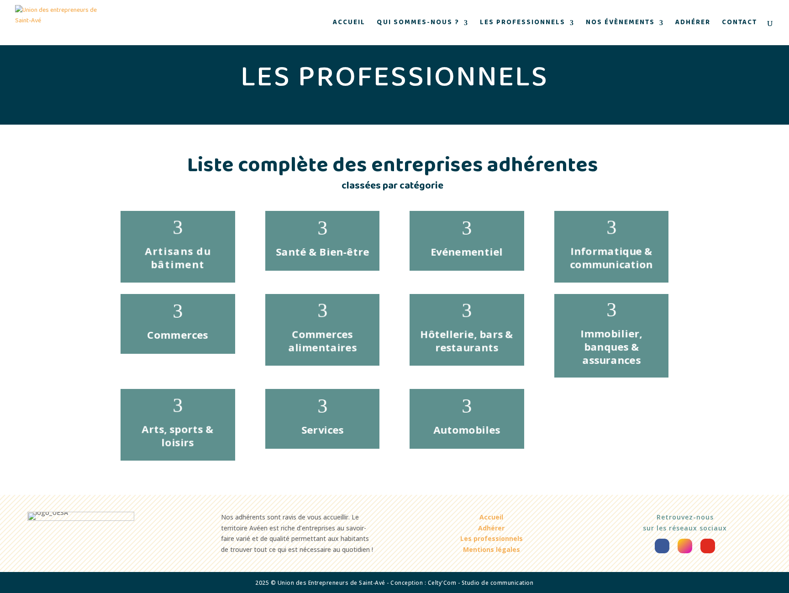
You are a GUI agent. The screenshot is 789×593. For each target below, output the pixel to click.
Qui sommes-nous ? (418, 24)
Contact (739, 24)
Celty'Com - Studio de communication (481, 583)
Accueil (349, 24)
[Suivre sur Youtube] (707, 546)
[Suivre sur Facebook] (662, 546)
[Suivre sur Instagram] (685, 546)
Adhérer (692, 24)
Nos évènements (620, 24)
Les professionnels (522, 24)
